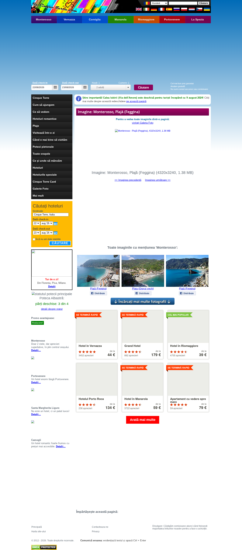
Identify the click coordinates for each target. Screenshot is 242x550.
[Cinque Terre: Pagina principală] (54, 6)
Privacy (95, 531)
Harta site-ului (38, 531)
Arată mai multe (142, 420)
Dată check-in (40, 83)
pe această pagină (136, 101)
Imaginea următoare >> (158, 180)
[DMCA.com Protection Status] (44, 546)
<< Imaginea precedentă (128, 180)
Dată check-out (70, 83)
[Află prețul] (70, 329)
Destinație (38, 211)
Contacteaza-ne (100, 527)
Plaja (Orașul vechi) (143, 288)
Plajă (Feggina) (98, 288)
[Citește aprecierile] (66, 329)
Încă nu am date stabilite (48, 239)
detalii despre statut (52, 309)
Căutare (60, 243)
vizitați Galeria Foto (142, 122)
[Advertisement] (121, 51)
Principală (36, 527)
